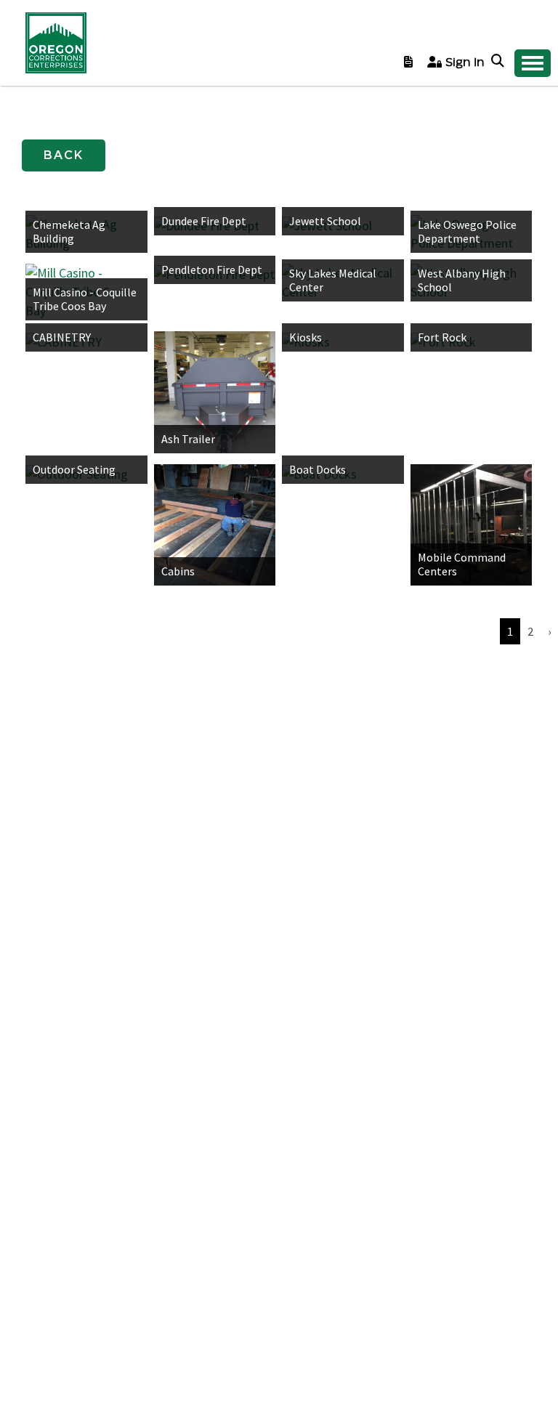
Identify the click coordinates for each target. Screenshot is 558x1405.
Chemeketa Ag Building (69, 231)
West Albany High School (462, 280)
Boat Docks (317, 469)
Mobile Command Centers (462, 564)
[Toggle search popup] (499, 61)
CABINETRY (62, 337)
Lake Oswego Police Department (467, 231)
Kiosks (305, 337)
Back (64, 155)
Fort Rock (442, 337)
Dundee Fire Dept (203, 221)
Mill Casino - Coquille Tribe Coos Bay (85, 299)
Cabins (178, 571)
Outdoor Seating (74, 469)
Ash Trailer (188, 439)
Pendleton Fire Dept (211, 269)
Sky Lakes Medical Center (332, 280)
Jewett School (325, 221)
